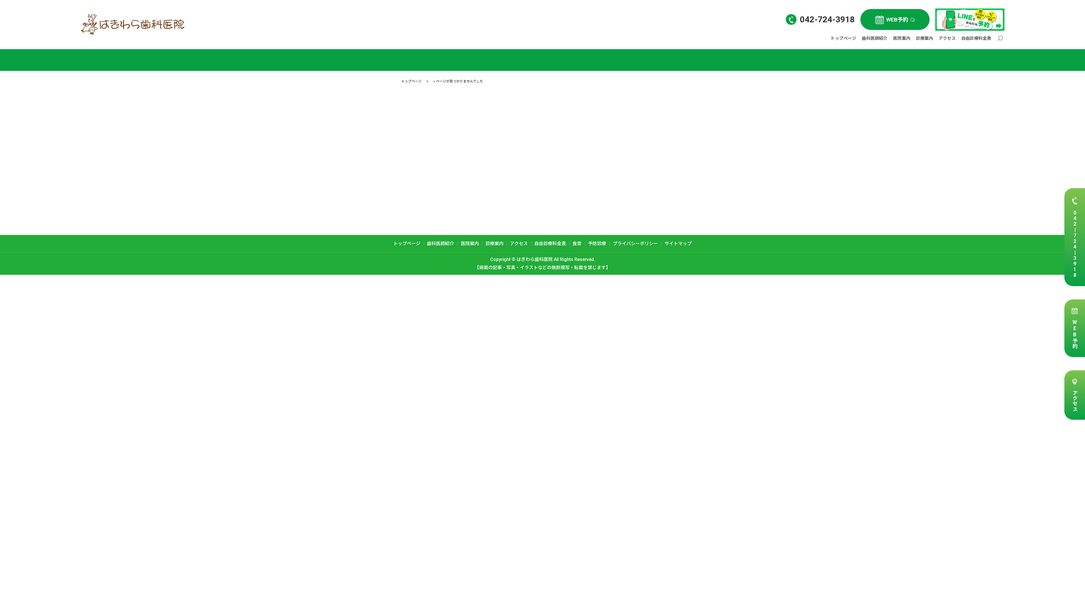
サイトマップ (678, 243)
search (1000, 38)
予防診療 (597, 243)
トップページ (843, 38)
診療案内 (924, 38)
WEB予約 (1075, 333)
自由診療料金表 (976, 38)
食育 (576, 243)
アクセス (1075, 400)
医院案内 (901, 38)
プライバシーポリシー (635, 243)
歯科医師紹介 (874, 38)
